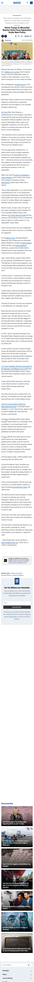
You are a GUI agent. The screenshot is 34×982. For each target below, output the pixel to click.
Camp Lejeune (26, 243)
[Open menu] (2, 2)
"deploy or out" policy (12, 72)
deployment (5, 182)
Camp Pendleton (21, 245)
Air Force (4, 112)
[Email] (21, 36)
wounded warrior (20, 84)
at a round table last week (17, 215)
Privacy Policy (13, 617)
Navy (6, 419)
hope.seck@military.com (9, 542)
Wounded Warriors (17, 15)
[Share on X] (18, 36)
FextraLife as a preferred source (18, 562)
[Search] (27, 2)
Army (5, 437)
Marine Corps (10, 238)
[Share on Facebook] (15, 36)
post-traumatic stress (19, 487)
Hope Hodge (8, 40)
